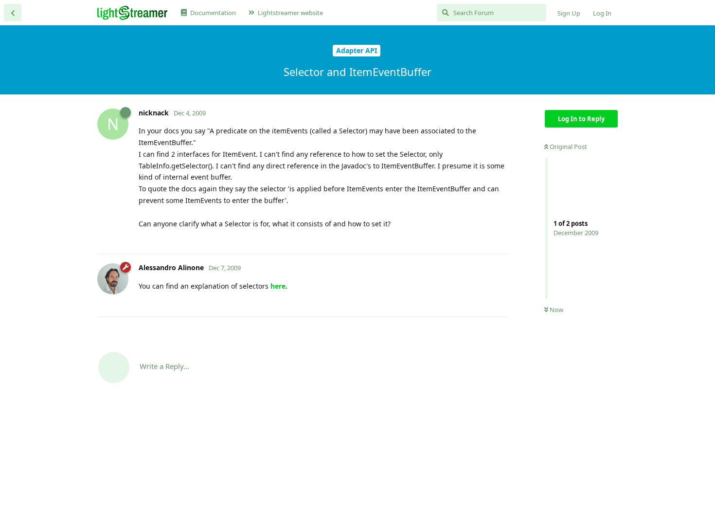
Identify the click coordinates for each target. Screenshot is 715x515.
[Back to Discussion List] (12, 12)
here (278, 286)
